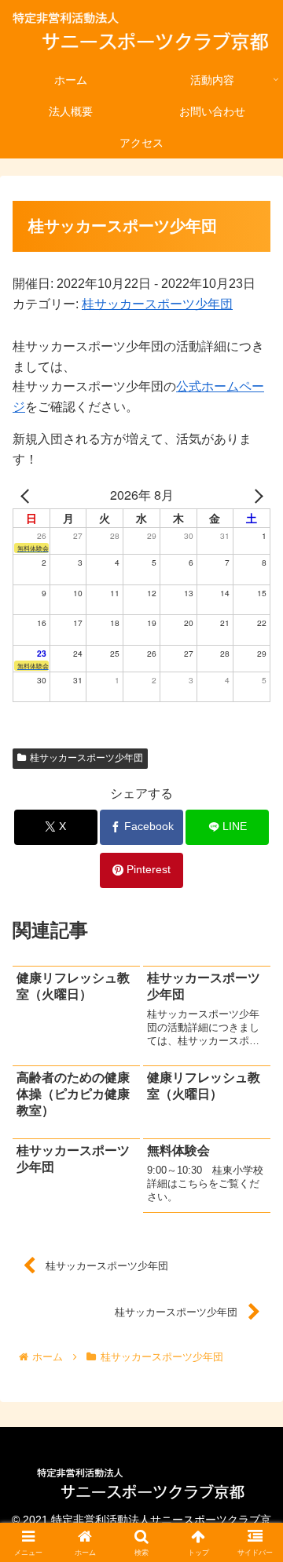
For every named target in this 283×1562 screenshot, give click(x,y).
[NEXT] (255, 495)
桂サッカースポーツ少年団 (157, 304)
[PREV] (27, 495)
